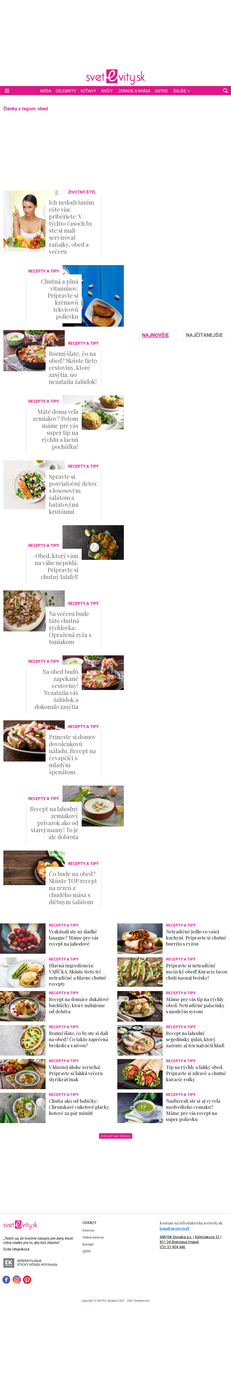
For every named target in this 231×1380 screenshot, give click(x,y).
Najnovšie (155, 335)
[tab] (162, 336)
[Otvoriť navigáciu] (7, 90)
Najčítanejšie (204, 335)
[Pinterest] (27, 1280)
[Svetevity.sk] (115, 76)
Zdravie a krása (134, 91)
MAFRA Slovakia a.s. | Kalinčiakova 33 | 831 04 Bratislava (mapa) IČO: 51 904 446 (191, 1242)
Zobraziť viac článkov (115, 1136)
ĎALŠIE (179, 91)
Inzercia (88, 1230)
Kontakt (88, 1244)
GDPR (87, 1251)
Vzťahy (88, 91)
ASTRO (161, 91)
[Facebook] (6, 1280)
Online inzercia (93, 1237)
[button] (225, 90)
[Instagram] (17, 1280)
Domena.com (142, 1300)
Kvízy (107, 91)
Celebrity (66, 91)
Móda (45, 91)
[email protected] (174, 1228)
